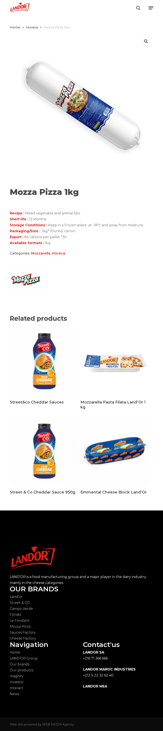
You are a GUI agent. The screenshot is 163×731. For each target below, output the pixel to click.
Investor (17, 682)
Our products (21, 670)
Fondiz (15, 615)
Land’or (16, 597)
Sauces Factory (23, 632)
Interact (16, 688)
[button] (151, 8)
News (14, 694)
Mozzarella (40, 253)
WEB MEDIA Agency (58, 724)
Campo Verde (21, 609)
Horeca (32, 27)
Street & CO (20, 603)
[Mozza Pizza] (26, 280)
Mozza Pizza (20, 626)
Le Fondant (19, 621)
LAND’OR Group (24, 658)
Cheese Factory (23, 638)
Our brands (19, 664)
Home (15, 27)
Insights (16, 676)
